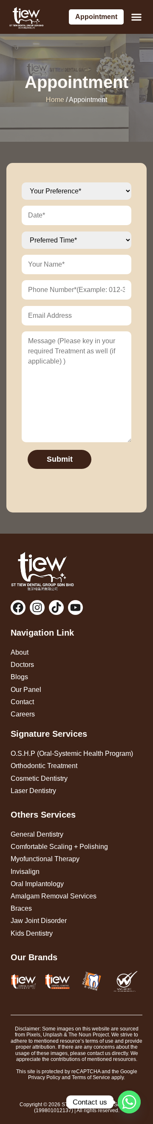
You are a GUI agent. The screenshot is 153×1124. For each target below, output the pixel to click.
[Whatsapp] (129, 1102)
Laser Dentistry (33, 790)
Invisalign (25, 871)
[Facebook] (18, 607)
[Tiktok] (56, 607)
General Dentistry (37, 834)
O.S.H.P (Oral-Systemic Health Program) (72, 753)
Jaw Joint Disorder (39, 920)
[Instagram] (37, 607)
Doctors (22, 664)
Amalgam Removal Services (53, 896)
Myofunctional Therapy (45, 858)
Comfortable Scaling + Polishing (59, 846)
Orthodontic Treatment (44, 765)
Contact (22, 701)
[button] (136, 17)
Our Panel (26, 689)
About (19, 652)
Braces (21, 908)
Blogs (19, 676)
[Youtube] (75, 607)
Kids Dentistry (32, 933)
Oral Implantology (37, 883)
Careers (23, 714)
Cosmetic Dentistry (39, 778)
